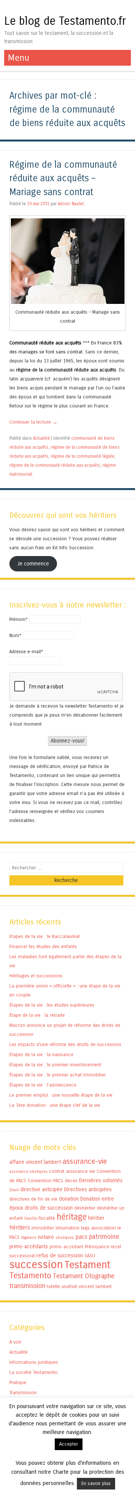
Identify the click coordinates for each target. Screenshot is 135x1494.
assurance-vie (85, 1161)
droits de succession (49, 1208)
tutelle (53, 1286)
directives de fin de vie (33, 1199)
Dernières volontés (101, 1180)
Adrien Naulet (71, 203)
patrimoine (104, 1237)
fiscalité (47, 1218)
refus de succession (59, 1255)
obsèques (65, 1237)
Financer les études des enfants (43, 946)
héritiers (19, 1227)
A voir (15, 1342)
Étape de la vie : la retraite (37, 1015)
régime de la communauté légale (82, 456)
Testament (87, 1265)
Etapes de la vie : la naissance (41, 1054)
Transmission (23, 1392)
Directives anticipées (88, 1189)
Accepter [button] (68, 1444)
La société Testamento (33, 1372)
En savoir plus (96, 1483)
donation (69, 1199)
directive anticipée (41, 1189)
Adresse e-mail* (26, 651)
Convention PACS (45, 1180)
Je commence (33, 564)
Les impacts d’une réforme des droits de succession (65, 1044)
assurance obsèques (28, 1171)
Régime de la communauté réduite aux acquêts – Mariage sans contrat (63, 178)
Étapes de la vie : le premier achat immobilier (57, 1075)
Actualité (41, 438)
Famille (30, 1218)
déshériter (84, 1208)
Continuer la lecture (33, 422)
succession (36, 1264)
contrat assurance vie (72, 1171)
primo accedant (66, 1246)
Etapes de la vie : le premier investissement (55, 1064)
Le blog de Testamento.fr (65, 21)
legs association (98, 1228)
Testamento (30, 1276)
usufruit (69, 1286)
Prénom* (18, 619)
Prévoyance (97, 1246)
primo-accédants (28, 1246)
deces (71, 1180)
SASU (89, 1255)
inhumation (68, 1228)
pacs (81, 1236)
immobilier (43, 1228)
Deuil (14, 1189)
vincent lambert (95, 1286)
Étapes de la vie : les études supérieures (51, 1005)
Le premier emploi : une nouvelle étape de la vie (60, 1095)
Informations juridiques (33, 1362)
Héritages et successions (36, 975)
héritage (72, 1217)
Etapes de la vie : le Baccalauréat (44, 936)
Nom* (15, 635)
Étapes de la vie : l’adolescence (42, 1085)
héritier (96, 1218)
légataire (28, 1237)
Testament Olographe (83, 1276)
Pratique (17, 1382)
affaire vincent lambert (35, 1162)
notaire (46, 1237)
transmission (27, 1286)
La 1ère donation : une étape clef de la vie (54, 1105)
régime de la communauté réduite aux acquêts (54, 465)
